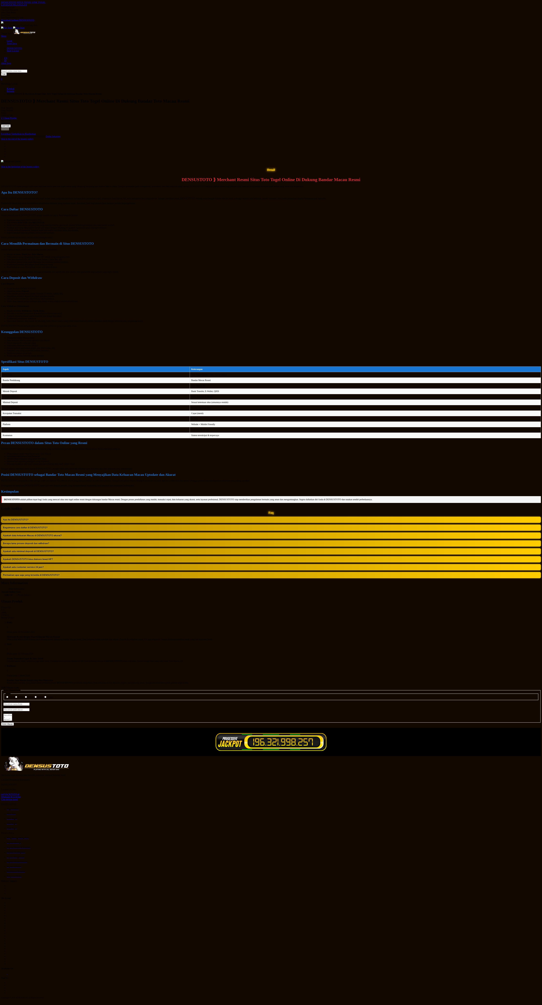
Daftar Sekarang (53, 136)
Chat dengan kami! (9, 799)
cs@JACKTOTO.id (10, 794)
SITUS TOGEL (24, 2)
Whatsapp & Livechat (11, 797)
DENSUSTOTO (8, 2)
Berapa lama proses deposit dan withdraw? (26, 543)
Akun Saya (12, 43)
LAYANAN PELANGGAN (14, 5)
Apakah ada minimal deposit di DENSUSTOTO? (28, 551)
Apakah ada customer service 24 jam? (23, 567)
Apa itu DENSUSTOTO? (16, 519)
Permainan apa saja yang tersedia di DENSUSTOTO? (31, 575)
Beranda (10, 91)
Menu (3, 36)
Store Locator (13, 51)
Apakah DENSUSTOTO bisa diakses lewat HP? (28, 559)
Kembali (10, 88)
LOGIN (5, 129)
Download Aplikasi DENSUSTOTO (17, 20)
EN (5, 58)
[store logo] (24, 33)
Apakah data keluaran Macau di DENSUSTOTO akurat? (32, 535)
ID (5, 60)
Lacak (9, 41)
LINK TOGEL (39, 2)
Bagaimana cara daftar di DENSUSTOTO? (25, 527)
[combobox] (14, 71)
